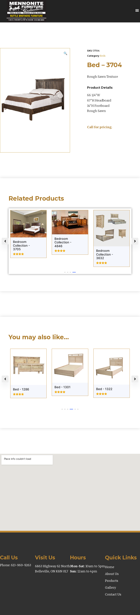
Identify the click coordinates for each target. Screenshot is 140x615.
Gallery (110, 587)
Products (111, 581)
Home (109, 567)
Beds (103, 55)
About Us (112, 574)
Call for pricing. (99, 127)
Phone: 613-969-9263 (15, 565)
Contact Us (113, 594)
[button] (137, 10)
